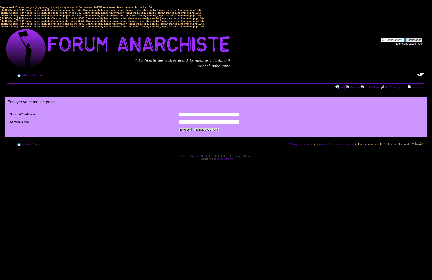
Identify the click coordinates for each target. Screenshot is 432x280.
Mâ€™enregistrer (395, 87)
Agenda (355, 87)
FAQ (342, 87)
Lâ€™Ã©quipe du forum (299, 144)
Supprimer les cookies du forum (335, 144)
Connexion (418, 87)
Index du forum (32, 75)
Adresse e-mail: (20, 121)
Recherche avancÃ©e (408, 43)
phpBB (199, 156)
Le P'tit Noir (372, 87)
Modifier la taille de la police (420, 74)
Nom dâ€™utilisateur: (24, 114)
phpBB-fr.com (225, 158)
